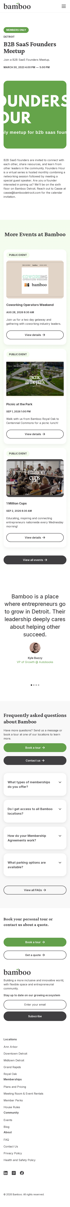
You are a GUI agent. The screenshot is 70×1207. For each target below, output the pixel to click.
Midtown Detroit (14, 1060)
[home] (17, 6)
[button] (63, 6)
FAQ (6, 1139)
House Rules (12, 1107)
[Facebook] (22, 1173)
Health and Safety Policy (20, 1160)
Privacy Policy (13, 1153)
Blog (6, 1126)
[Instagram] (14, 1173)
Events (8, 1120)
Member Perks (13, 1100)
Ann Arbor (11, 1046)
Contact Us (11, 1146)
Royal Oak (10, 1074)
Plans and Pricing (15, 1086)
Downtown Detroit (15, 1053)
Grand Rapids (12, 1067)
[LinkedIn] (6, 1173)
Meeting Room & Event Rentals (23, 1093)
